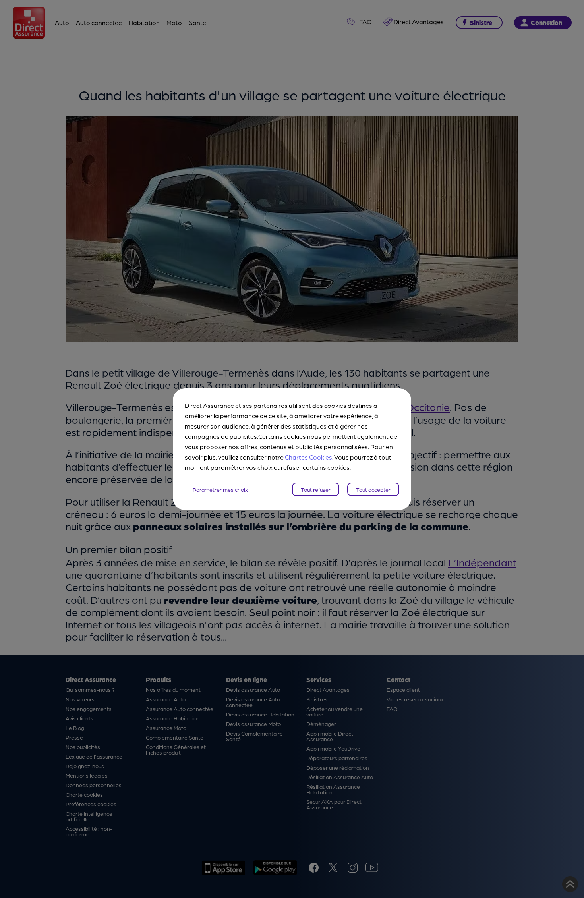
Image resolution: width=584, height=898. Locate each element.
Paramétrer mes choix (220, 489)
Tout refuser (316, 489)
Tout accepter (373, 489)
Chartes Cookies (308, 457)
